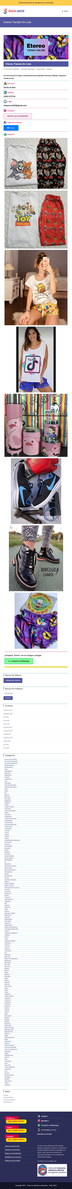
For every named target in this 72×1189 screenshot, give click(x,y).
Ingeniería (7, 923)
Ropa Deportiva (8, 1029)
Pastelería (7, 998)
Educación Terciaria (10, 866)
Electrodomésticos (10, 870)
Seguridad (7, 1041)
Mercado (7, 964)
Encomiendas (8, 875)
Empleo (6, 873)
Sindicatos (7, 1051)
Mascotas (7, 956)
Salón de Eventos (9, 1037)
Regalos (49, 69)
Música (6, 980)
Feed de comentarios (9, 1100)
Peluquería (7, 1002)
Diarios (6, 850)
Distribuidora (8, 860)
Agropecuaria (8, 767)
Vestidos (7, 1079)
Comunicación (8, 822)
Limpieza (7, 948)
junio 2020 (6, 748)
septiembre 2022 (8, 713)
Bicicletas (7, 799)
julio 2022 (6, 717)
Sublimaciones (8, 1055)
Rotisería (7, 1033)
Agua (5, 769)
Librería (6, 946)
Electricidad (8, 868)
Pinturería (7, 1006)
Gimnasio (7, 905)
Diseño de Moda (9, 856)
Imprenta (7, 917)
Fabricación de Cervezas (11, 887)
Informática (7, 921)
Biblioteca (7, 797)
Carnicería (7, 808)
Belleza (6, 795)
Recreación (7, 1016)
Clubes (6, 812)
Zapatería (7, 1085)
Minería (6, 970)
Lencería (7, 945)
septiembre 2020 (8, 737)
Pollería (6, 1010)
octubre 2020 (7, 734)
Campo (6, 804)
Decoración (7, 842)
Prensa (6, 1012)
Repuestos (7, 1023)
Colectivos (7, 814)
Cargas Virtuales (9, 806)
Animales (7, 777)
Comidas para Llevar (10, 818)
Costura (6, 834)
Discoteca (7, 854)
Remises (6, 1021)
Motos (6, 972)
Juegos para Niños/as (10, 933)
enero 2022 (7, 724)
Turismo (6, 1073)
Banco (6, 791)
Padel (6, 990)
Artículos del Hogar (10, 785)
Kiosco (6, 937)
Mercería (7, 966)
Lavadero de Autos (9, 941)
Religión (6, 1019)
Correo (6, 832)
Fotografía (7, 901)
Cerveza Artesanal (9, 810)
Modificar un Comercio (13, 1157)
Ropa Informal (8, 1031)
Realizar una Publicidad (13, 1153)
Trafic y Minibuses (9, 1067)
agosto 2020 (7, 741)
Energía (6, 877)
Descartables (8, 846)
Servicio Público (9, 1045)
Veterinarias (8, 1081)
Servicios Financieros (10, 1049)
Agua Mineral (8, 771)
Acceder (6, 1095)
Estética (6, 881)
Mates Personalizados (11, 958)
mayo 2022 (6, 720)
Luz (5, 952)
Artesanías (7, 783)
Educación (7, 864)
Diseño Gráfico (8, 858)
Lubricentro (7, 950)
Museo (6, 978)
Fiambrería (7, 893)
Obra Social (7, 986)
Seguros (6, 1043)
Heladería (7, 907)
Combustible (8, 816)
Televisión (7, 1065)
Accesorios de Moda (12, 69)
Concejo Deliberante (10, 824)
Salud (6, 1039)
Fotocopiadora (8, 899)
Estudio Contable (9, 883)
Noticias (6, 984)
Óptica (6, 988)
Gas (5, 903)
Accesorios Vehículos (10, 763)
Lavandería (7, 943)
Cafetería (7, 802)
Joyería (6, 931)
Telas (6, 1063)
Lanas (6, 939)
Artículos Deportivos (10, 787)
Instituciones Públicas (10, 927)
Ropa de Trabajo (9, 1027)
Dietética (7, 852)
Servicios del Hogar (10, 1047)
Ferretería (7, 891)
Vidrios (6, 1083)
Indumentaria (41, 69)
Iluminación (7, 915)
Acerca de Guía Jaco (12, 1146)
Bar (5, 793)
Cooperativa (8, 828)
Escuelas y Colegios (10, 879)
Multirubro (7, 976)
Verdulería (7, 1077)
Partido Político (9, 996)
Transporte (7, 1069)
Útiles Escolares (9, 1075)
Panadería (7, 994)
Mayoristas (7, 960)
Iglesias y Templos (9, 913)
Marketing (7, 954)
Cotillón (6, 836)
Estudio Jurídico (9, 885)
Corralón (7, 830)
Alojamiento (7, 775)
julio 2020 (6, 744)
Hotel (6, 909)
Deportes (7, 844)
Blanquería (7, 800)
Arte (5, 781)
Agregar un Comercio (12, 1150)
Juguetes (7, 935)
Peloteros (7, 1000)
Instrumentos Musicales (11, 929)
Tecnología (7, 1061)
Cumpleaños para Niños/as (12, 840)
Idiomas (6, 911)
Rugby (6, 1035)
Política (6, 1008)
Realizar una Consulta (12, 1160)
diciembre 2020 (8, 727)
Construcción (8, 826)
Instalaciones (8, 925)
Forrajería (7, 897)
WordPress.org (8, 1102)
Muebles (7, 974)
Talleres (6, 1057)
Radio (6, 1014)
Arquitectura (8, 779)
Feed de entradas (8, 1097)
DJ (5, 862)
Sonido (6, 1053)
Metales (6, 968)
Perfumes (7, 1004)
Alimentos (7, 773)
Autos (6, 789)
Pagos (6, 992)
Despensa (7, 848)
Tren (5, 1071)
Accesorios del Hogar (27, 69)
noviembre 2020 (8, 731)
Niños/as (7, 982)
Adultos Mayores (9, 765)
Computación (8, 820)
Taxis (6, 1059)
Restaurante (7, 1025)
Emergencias (8, 872)
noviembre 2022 (8, 710)
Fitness (6, 895)
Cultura (6, 838)
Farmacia (7, 889)
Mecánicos (7, 962)
